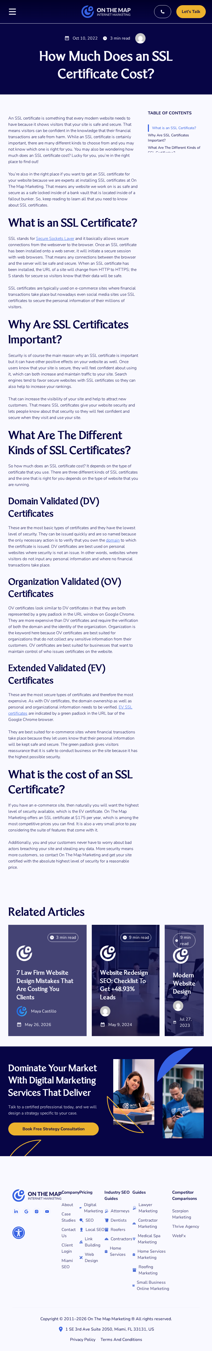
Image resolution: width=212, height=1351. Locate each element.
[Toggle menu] (12, 11)
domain (113, 540)
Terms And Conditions (121, 1339)
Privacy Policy (82, 1339)
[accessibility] (18, 1233)
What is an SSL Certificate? (174, 127)
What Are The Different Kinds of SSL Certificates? (174, 150)
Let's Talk (191, 11)
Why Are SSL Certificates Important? (168, 138)
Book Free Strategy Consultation (53, 1129)
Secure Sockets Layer (55, 238)
